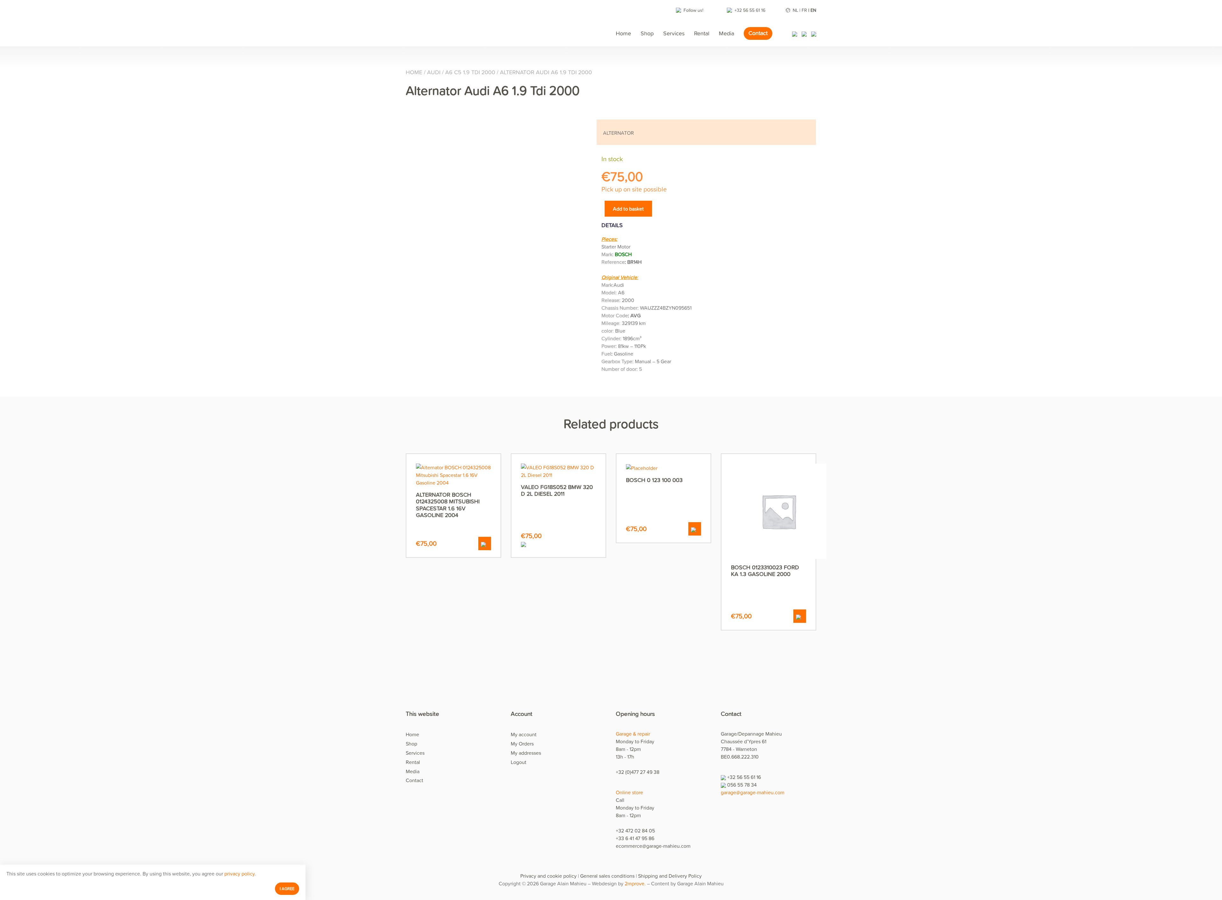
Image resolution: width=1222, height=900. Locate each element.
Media (726, 33)
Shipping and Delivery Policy (670, 875)
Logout (518, 762)
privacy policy (239, 873)
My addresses (526, 752)
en (813, 10)
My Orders (522, 743)
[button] (484, 543)
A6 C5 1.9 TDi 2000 (470, 72)
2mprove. (635, 883)
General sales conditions (607, 875)
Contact (758, 33)
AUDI (433, 72)
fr (804, 10)
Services (674, 33)
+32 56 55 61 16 (750, 10)
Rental (701, 33)
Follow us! (694, 10)
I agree (287, 888)
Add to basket (628, 208)
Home (623, 33)
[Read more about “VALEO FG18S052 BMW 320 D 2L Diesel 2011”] (558, 543)
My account (524, 734)
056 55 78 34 (742, 784)
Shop (647, 33)
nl (795, 10)
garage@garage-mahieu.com (752, 792)
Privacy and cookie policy (548, 875)
